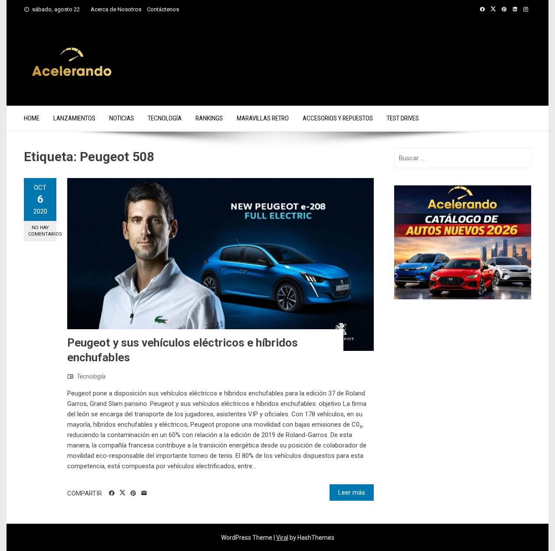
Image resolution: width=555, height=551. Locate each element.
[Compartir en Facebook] (111, 493)
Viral (282, 537)
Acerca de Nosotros (116, 9)
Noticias (121, 118)
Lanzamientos (74, 118)
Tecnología (165, 118)
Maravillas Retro (263, 118)
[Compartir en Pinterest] (133, 493)
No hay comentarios (42, 231)
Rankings (209, 118)
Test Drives (403, 118)
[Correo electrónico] (144, 493)
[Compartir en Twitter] (122, 493)
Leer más (351, 492)
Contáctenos (163, 9)
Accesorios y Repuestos (338, 118)
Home (31, 118)
